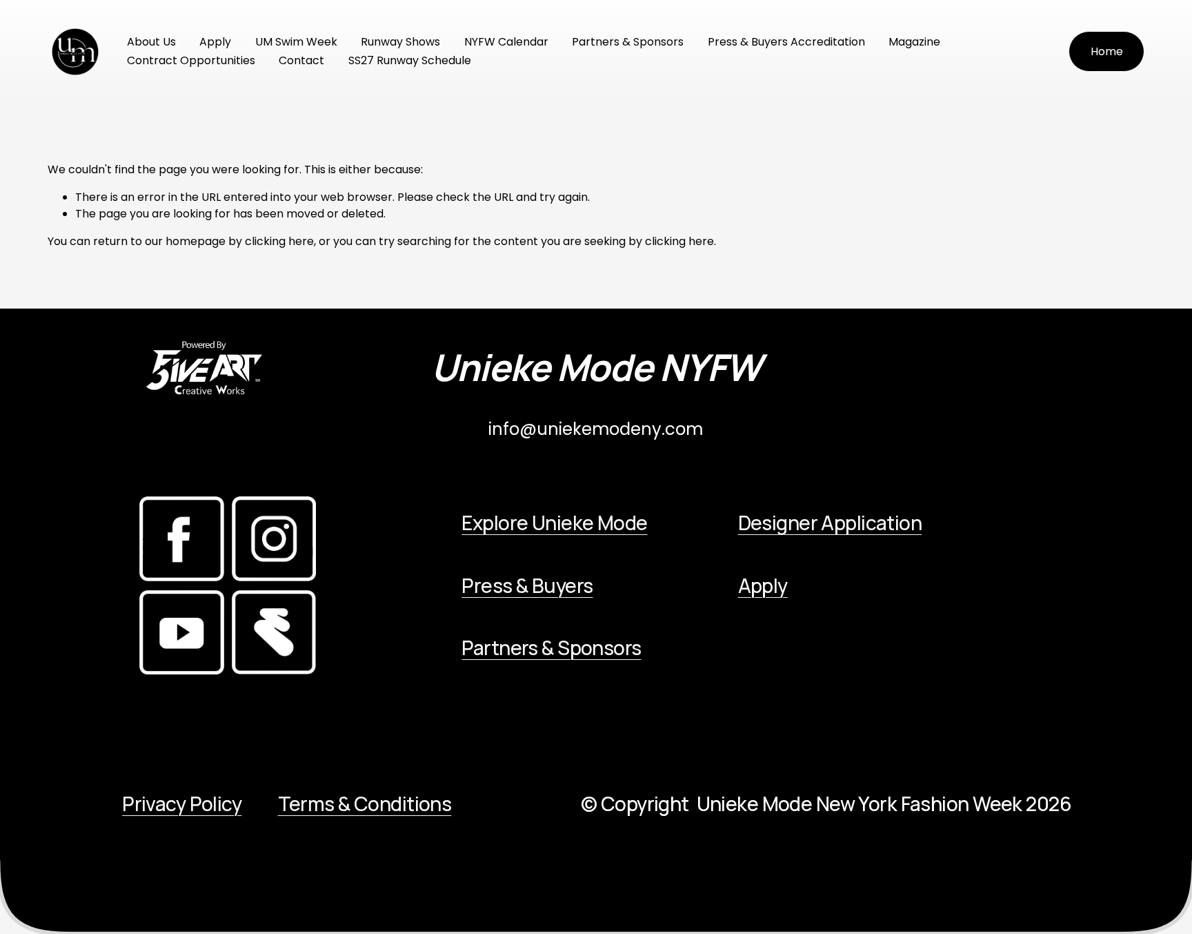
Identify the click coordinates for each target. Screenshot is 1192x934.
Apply (215, 42)
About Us (151, 42)
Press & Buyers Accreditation (786, 42)
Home (1107, 51)
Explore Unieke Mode (554, 523)
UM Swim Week (296, 42)
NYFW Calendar (506, 42)
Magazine (914, 42)
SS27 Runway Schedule (409, 60)
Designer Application (830, 523)
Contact (301, 60)
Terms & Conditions (365, 803)
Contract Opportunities (191, 60)
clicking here (279, 241)
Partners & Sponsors (628, 42)
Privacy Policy (181, 803)
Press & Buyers (527, 585)
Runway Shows (400, 42)
